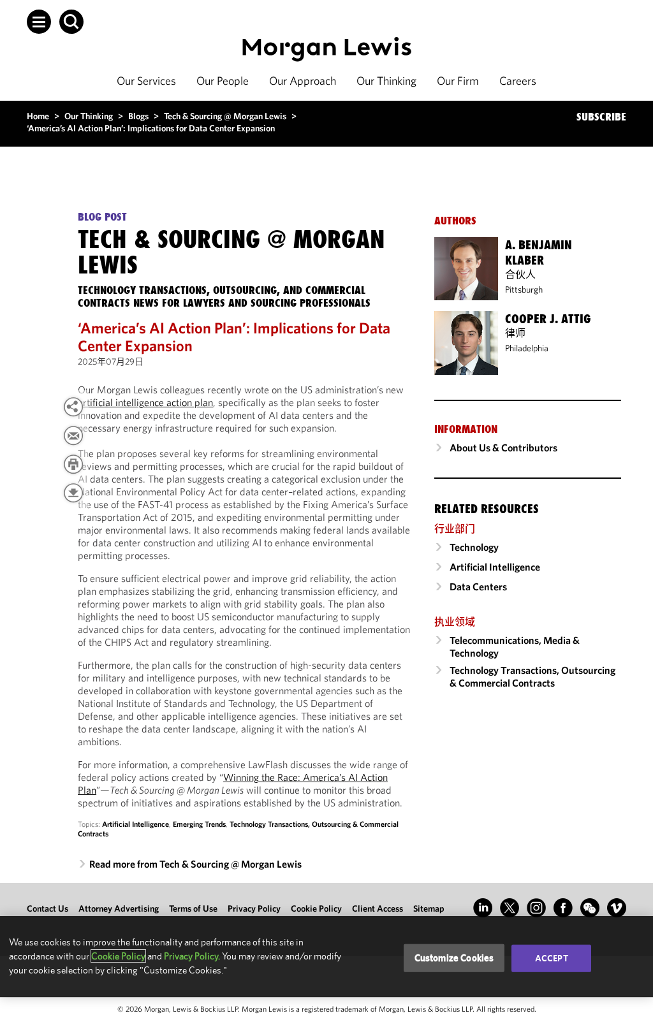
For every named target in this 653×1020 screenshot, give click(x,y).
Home (38, 116)
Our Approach (302, 80)
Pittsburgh (524, 289)
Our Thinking (386, 80)
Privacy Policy (254, 908)
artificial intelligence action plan (145, 402)
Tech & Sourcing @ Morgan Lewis (225, 116)
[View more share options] (73, 406)
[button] (39, 22)
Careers (517, 80)
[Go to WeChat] (589, 907)
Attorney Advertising (118, 908)
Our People (222, 80)
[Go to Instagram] (536, 907)
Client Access (377, 908)
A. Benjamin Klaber (538, 252)
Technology (474, 547)
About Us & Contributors (503, 447)
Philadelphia (526, 348)
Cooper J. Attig (548, 319)
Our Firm (458, 80)
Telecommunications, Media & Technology (515, 646)
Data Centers (478, 586)
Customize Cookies (454, 958)
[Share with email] (73, 435)
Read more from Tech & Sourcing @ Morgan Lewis (195, 863)
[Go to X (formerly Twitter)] (509, 907)
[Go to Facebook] (563, 907)
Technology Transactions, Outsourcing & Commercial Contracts (532, 676)
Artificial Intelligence (135, 824)
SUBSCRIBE (601, 116)
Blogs (138, 116)
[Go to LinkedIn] (482, 907)
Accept (551, 958)
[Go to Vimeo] (616, 907)
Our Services (146, 80)
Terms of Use (193, 908)
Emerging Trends (199, 824)
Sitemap (428, 908)
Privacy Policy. (192, 956)
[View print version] (73, 464)
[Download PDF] (73, 492)
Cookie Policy (316, 908)
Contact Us (47, 908)
